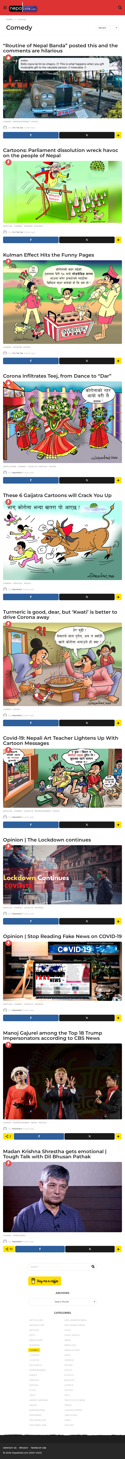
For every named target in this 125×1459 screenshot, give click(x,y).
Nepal (67, 1340)
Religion (69, 1380)
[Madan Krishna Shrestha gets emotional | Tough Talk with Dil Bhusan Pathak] (62, 1197)
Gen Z (32, 1395)
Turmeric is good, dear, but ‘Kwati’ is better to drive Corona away (60, 614)
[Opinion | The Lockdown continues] (62, 874)
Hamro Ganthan (38, 1400)
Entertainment (21, 122)
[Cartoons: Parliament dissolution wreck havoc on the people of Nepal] (62, 192)
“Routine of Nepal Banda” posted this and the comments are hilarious (60, 48)
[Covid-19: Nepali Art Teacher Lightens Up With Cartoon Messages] (62, 778)
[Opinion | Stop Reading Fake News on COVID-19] (62, 971)
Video (67, 1420)
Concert (34, 1355)
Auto (32, 1335)
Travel (68, 1405)
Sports (68, 1390)
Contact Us (9, 1448)
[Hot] (8, 57)
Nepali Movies (72, 1350)
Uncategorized (73, 1410)
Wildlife (69, 1425)
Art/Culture (9, 466)
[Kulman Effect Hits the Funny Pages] (62, 302)
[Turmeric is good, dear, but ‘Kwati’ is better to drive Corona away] (62, 664)
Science (68, 1385)
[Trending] (8, 162)
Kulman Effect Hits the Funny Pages (48, 255)
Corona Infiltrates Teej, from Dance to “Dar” (57, 376)
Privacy (23, 1448)
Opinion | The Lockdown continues (47, 840)
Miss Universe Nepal (75, 1320)
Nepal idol (70, 1345)
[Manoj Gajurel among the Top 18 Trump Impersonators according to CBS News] (62, 1081)
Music (67, 1330)
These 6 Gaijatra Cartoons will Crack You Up (57, 495)
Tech (67, 1395)
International (37, 1410)
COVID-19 (32, 466)
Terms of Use (38, 1448)
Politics (38, 226)
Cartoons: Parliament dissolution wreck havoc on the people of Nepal (60, 152)
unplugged (70, 1415)
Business (34, 1345)
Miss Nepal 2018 (37, 1425)
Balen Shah (35, 1340)
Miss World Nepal (74, 1325)
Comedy (7, 122)
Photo (34, 122)
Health (33, 1405)
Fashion (34, 1380)
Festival (43, 466)
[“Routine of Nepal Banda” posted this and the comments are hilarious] (62, 87)
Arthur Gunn (36, 1325)
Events (33, 1375)
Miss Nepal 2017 (37, 1420)
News (34, 1123)
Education (35, 1365)
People (42, 1123)
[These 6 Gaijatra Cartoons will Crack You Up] (62, 540)
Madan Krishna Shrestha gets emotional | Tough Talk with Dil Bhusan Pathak (55, 1154)
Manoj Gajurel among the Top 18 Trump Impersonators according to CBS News (52, 1035)
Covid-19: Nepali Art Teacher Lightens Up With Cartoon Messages (60, 740)
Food (32, 1390)
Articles (7, 226)
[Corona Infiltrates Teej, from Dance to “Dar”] (62, 422)
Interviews (19, 1235)
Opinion (28, 226)
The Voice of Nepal (75, 1400)
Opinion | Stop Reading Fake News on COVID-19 (62, 936)
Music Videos (72, 1335)
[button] (5, 8)
